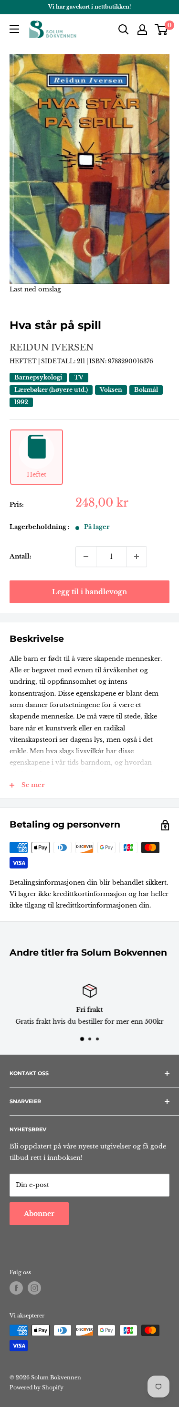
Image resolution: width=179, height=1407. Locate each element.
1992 (21, 402)
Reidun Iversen (52, 347)
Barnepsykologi (38, 377)
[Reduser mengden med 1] (86, 557)
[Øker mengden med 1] (136, 557)
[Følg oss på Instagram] (34, 1288)
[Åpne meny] (14, 29)
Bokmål (146, 389)
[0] (162, 29)
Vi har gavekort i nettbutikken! (89, 6)
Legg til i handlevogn (89, 592)
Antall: (21, 556)
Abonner (39, 1213)
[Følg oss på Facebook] (16, 1288)
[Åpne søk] (123, 29)
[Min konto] (142, 29)
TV (79, 377)
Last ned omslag (35, 289)
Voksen (111, 389)
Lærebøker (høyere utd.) (51, 389)
